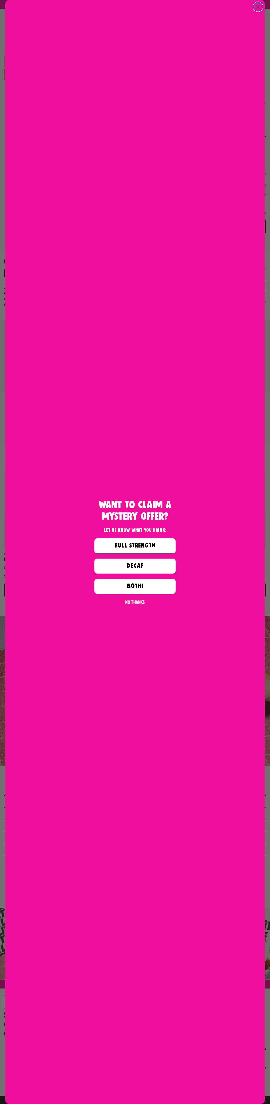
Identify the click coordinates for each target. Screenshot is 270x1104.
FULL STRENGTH (135, 545)
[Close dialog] (258, 6)
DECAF (135, 565)
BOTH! (135, 586)
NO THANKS (135, 602)
